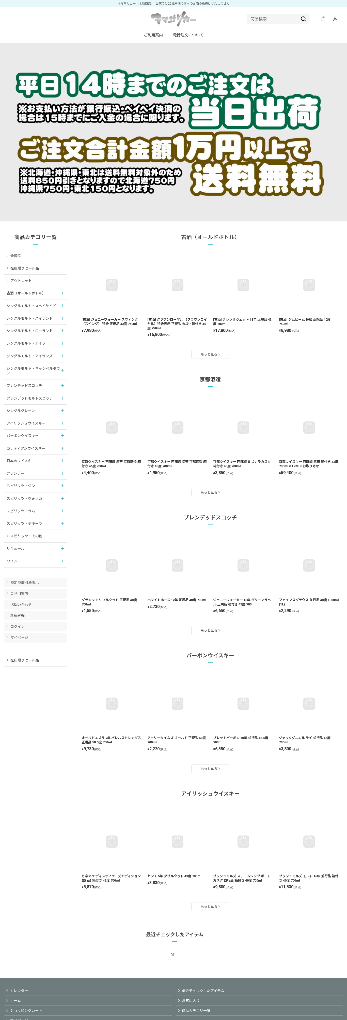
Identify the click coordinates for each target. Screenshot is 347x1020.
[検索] (303, 19)
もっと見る (209, 354)
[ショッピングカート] (323, 18)
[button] (188, 35)
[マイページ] (335, 18)
